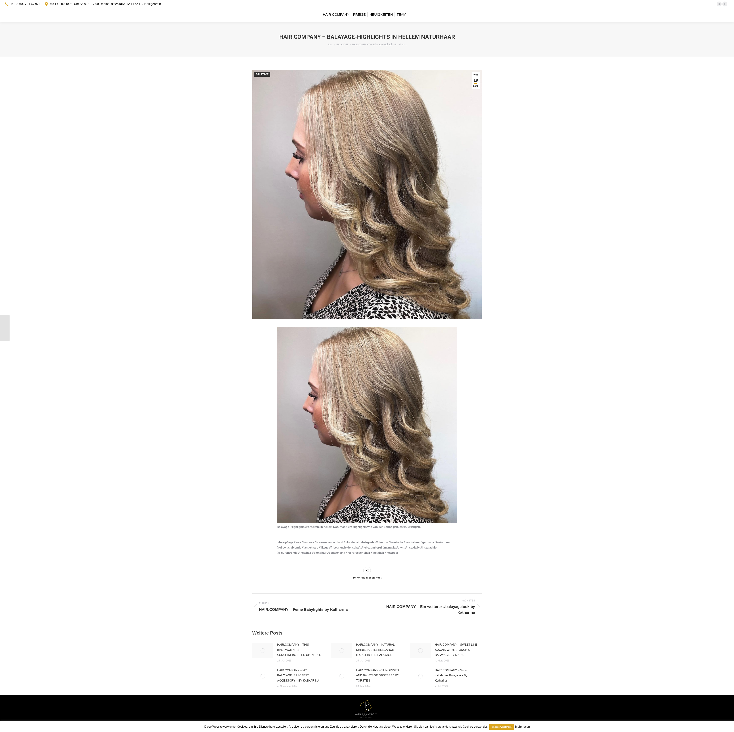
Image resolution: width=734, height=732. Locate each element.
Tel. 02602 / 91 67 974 (25, 4)
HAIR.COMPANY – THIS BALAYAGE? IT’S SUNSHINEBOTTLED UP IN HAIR (299, 650)
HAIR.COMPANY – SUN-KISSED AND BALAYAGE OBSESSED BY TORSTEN (377, 675)
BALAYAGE (262, 74)
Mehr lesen (522, 726)
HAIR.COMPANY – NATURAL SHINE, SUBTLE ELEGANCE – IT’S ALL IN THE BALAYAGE (376, 650)
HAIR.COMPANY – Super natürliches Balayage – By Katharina (451, 675)
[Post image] (262, 650)
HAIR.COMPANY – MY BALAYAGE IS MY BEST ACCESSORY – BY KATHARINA (298, 675)
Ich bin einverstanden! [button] (502, 727)
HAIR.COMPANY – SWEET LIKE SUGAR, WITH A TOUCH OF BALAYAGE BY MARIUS (456, 650)
